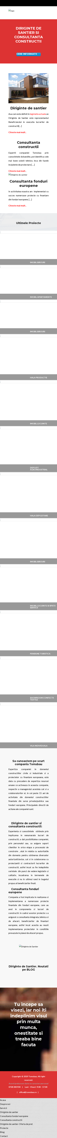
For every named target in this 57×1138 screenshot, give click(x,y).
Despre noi (5, 1104)
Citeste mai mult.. (17, 132)
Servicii (3, 1108)
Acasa (3, 1100)
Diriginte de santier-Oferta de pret (16, 1124)
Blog (2, 1132)
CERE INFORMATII (26, 54)
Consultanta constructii (11, 1120)
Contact (4, 1136)
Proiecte (4, 1128)
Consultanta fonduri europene (14, 1116)
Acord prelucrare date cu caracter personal (28, 1083)
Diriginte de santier (9, 1112)
